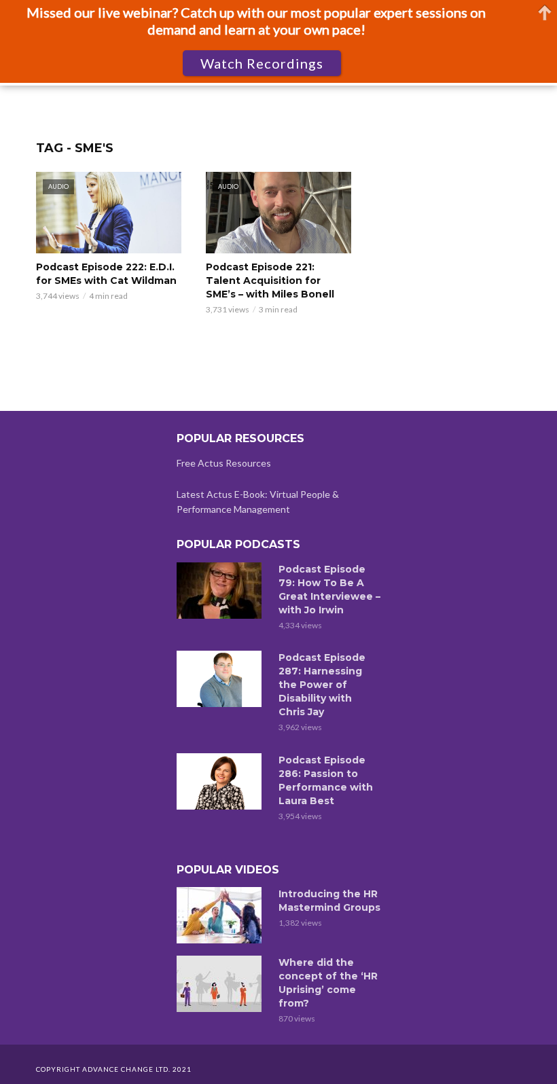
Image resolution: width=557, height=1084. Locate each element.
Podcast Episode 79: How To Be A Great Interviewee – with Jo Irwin (329, 589)
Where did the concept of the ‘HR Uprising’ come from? (328, 982)
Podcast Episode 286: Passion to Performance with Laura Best (325, 780)
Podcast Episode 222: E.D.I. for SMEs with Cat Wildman (106, 274)
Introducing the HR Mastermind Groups (329, 901)
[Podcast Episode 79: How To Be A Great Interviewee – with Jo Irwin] (221, 590)
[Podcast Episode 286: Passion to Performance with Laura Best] (221, 781)
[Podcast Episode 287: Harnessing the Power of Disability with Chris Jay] (221, 679)
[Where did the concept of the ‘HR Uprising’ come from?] (221, 984)
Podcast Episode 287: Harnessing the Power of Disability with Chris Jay (321, 684)
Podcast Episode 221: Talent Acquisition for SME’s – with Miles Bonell (270, 280)
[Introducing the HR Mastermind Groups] (221, 915)
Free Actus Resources (224, 463)
